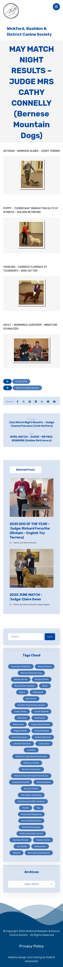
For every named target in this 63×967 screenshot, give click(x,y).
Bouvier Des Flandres (25, 686)
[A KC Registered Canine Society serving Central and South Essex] (11, 11)
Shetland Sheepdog (31, 827)
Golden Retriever (43, 737)
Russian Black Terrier (31, 821)
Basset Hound (44, 666)
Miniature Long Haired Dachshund (31, 756)
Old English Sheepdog (31, 795)
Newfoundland (43, 782)
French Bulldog (42, 731)
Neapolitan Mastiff (20, 782)
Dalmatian (22, 718)
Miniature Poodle (31, 763)
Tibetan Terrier (43, 840)
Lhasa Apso (44, 743)
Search (50, 637)
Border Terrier (20, 679)
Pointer (25, 808)
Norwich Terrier (31, 788)
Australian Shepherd (20, 666)
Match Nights (43, 604)
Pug (38, 808)
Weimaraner (40, 846)
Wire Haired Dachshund (39, 853)
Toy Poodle (22, 846)
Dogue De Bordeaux (40, 724)
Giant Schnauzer (19, 737)
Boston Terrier (41, 679)
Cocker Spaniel (41, 711)
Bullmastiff (38, 692)
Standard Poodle (20, 840)
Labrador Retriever (22, 743)
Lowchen (31, 750)
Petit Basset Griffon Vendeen (31, 801)
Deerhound (40, 718)
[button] (17, 400)
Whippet (16, 853)
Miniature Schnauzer (31, 769)
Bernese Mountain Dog (31, 673)
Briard (22, 692)
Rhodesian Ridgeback (31, 814)
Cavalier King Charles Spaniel (31, 705)
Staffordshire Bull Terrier (31, 833)
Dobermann (18, 724)
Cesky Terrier (20, 711)
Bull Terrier (31, 699)
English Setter (20, 731)
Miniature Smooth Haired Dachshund (31, 776)
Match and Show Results (27, 388)
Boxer (45, 686)
